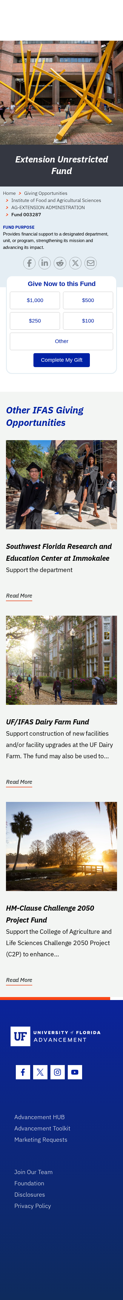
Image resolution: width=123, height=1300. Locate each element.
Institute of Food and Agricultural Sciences (56, 200)
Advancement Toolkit (42, 1128)
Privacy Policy (32, 1206)
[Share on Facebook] (31, 264)
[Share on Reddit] (61, 264)
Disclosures (29, 1194)
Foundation (29, 1183)
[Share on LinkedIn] (46, 264)
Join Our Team (33, 1172)
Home (9, 193)
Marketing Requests (40, 1139)
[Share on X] (76, 264)
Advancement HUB (39, 1117)
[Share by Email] (92, 264)
